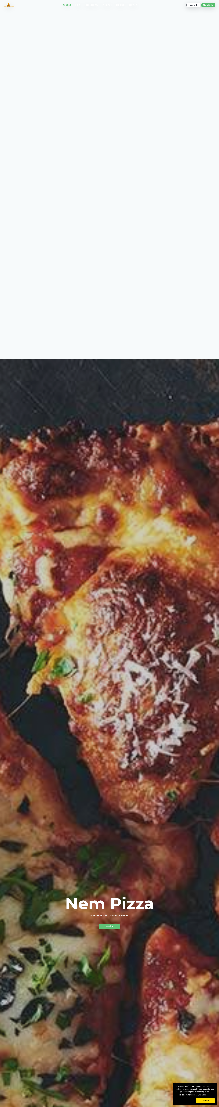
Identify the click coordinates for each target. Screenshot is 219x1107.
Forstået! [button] (205, 1101)
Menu (78, 5)
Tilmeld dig (208, 5)
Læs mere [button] (202, 1095)
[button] (185, 1101)
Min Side (120, 5)
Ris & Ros (107, 5)
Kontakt (133, 5)
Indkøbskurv (91, 5)
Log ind (193, 5)
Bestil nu (109, 926)
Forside (67, 5)
